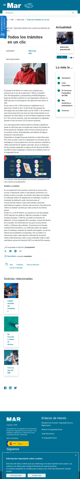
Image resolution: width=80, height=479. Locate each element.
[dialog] (40, 466)
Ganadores (66, 83)
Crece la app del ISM (10, 370)
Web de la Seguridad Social (52, 429)
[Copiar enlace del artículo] (20, 251)
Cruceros (65, 115)
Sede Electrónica (48, 434)
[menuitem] (5, 388)
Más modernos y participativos (67, 107)
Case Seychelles (66, 89)
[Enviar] (73, 12)
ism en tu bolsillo (16, 268)
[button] (69, 62)
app (11, 264)
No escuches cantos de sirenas (10, 339)
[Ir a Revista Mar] (20, 5)
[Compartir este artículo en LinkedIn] (15, 251)
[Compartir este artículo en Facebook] (10, 251)
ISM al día (20, 20)
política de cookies (19, 471)
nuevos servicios (33, 264)
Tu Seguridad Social (49, 438)
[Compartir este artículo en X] (5, 251)
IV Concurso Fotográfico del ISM (67, 97)
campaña (19, 264)
